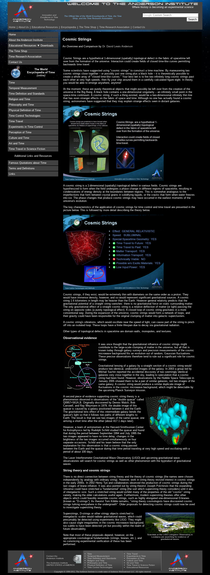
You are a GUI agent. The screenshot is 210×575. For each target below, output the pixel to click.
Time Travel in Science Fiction (27, 148)
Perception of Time (20, 132)
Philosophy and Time (21, 104)
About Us (23, 27)
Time (12, 82)
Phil (97, 563)
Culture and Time (19, 137)
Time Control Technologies (24, 115)
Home (12, 27)
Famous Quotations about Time (27, 162)
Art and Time (16, 143)
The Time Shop (87, 27)
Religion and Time (19, 99)
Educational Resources (45, 27)
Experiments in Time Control (26, 126)
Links (12, 173)
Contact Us (139, 27)
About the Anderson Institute (26, 40)
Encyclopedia (68, 27)
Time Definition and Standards (27, 93)
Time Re (114, 27)
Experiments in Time (136, 556)
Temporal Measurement (23, 88)
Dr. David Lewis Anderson (117, 46)
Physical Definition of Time (25, 110)
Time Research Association (25, 56)
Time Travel (16, 121)
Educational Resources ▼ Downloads (31, 45)
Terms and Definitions (22, 168)
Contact (50, 556)
